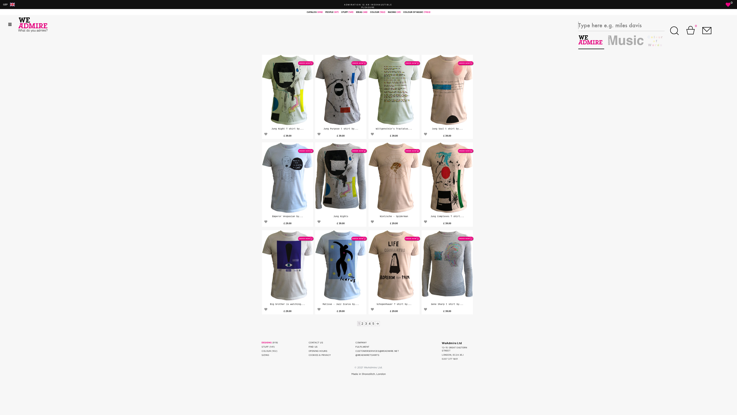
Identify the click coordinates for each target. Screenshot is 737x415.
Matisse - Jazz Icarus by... (341, 304)
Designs (267, 342)
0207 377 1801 (450, 359)
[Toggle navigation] (10, 24)
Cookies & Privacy (320, 355)
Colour (266, 351)
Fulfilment (362, 346)
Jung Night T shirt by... (287, 129)
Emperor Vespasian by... (287, 216)
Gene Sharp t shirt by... (447, 304)
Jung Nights (340, 216)
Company (361, 342)
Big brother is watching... (287, 304)
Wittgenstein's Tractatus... (394, 129)
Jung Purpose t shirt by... (340, 129)
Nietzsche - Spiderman (394, 216)
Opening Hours (318, 351)
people (332, 12)
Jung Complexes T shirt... (447, 216)
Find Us (313, 346)
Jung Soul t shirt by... (447, 129)
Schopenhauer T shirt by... (394, 304)
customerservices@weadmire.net (377, 351)
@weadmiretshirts (367, 355)
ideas (362, 12)
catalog (315, 12)
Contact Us (316, 342)
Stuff (265, 346)
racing (394, 12)
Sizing (265, 355)
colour (377, 12)
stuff (347, 12)
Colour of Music (416, 12)
